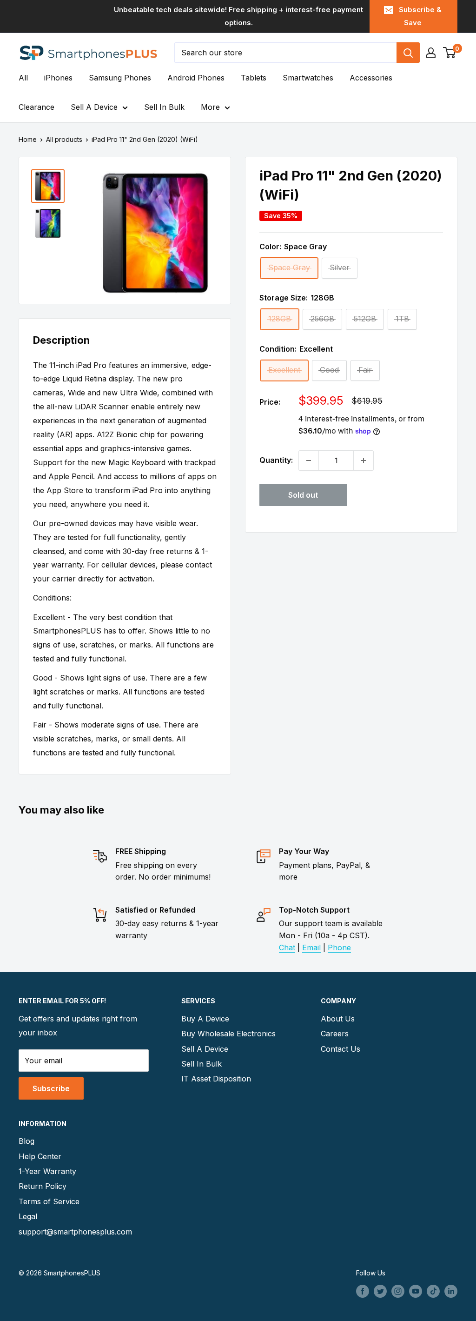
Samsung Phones (120, 77)
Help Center (40, 1156)
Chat (287, 947)
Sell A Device (94, 107)
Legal (28, 1216)
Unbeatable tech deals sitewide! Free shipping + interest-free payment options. (238, 16)
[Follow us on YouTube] (415, 1290)
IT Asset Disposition (216, 1078)
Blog (26, 1141)
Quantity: (276, 460)
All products (64, 139)
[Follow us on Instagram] (397, 1290)
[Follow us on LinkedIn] (450, 1290)
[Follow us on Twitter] (380, 1290)
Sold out (303, 495)
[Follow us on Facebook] (362, 1290)
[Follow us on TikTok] (433, 1290)
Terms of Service (49, 1201)
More (210, 107)
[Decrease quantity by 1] (308, 460)
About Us (338, 1018)
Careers (335, 1033)
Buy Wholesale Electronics (228, 1033)
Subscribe (51, 1088)
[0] (450, 52)
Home (28, 139)
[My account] (431, 52)
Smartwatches (308, 77)
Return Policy (42, 1186)
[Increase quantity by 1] (363, 460)
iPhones (58, 77)
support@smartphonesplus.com (72, 1231)
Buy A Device (205, 1018)
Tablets (253, 77)
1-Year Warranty (47, 1171)
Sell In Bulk (164, 107)
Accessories (371, 77)
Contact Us (340, 1049)
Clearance (36, 107)
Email (311, 947)
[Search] (408, 52)
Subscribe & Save (420, 16)
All (23, 77)
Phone (339, 947)
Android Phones (196, 77)
